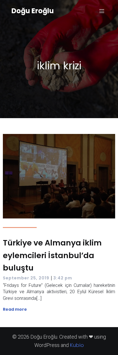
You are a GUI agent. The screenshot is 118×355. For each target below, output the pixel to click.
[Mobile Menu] (102, 11)
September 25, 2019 (26, 278)
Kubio (77, 345)
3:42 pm (62, 278)
